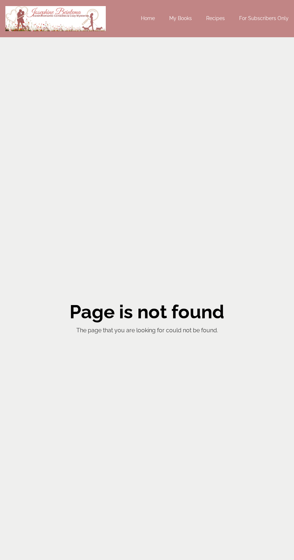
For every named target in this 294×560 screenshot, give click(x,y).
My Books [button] (180, 18)
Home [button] (148, 18)
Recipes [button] (215, 18)
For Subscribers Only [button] (264, 18)
